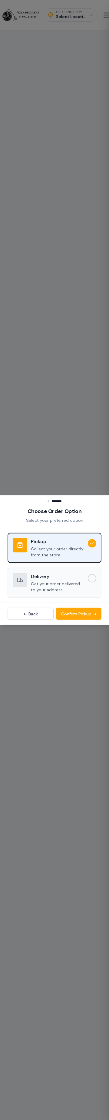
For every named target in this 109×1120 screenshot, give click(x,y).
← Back (30, 614)
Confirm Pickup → (79, 614)
